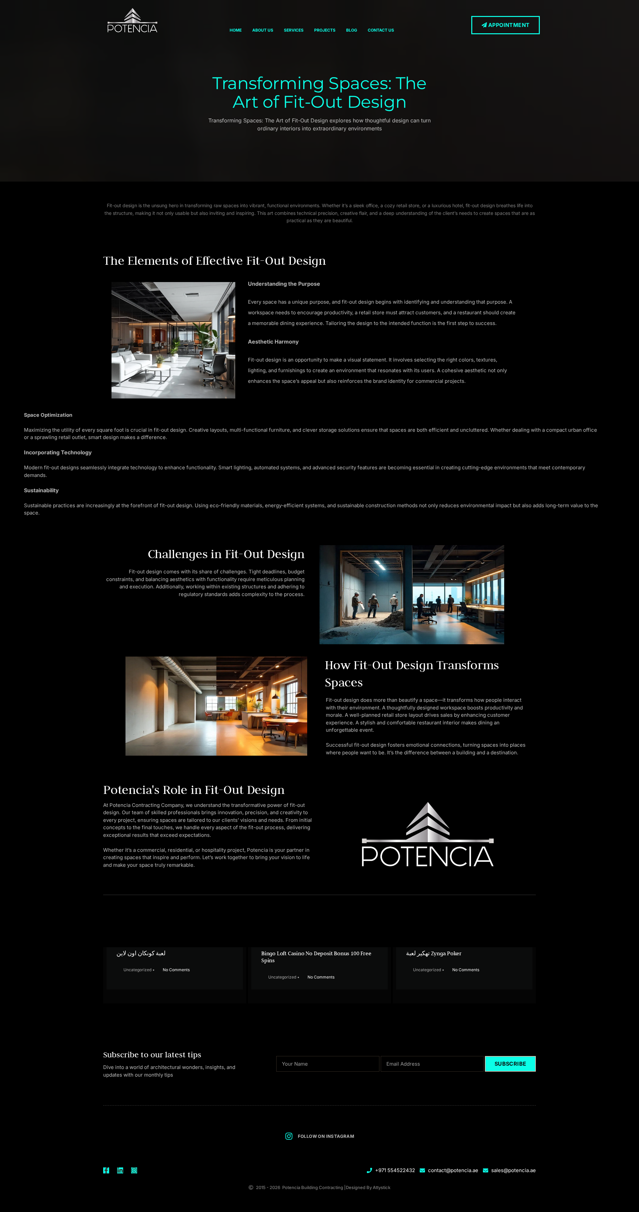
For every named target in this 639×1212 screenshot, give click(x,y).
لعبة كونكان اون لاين (140, 953)
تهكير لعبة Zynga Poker (433, 953)
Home (236, 30)
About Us (262, 30)
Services (294, 30)
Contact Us (381, 30)
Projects (324, 30)
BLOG (351, 30)
